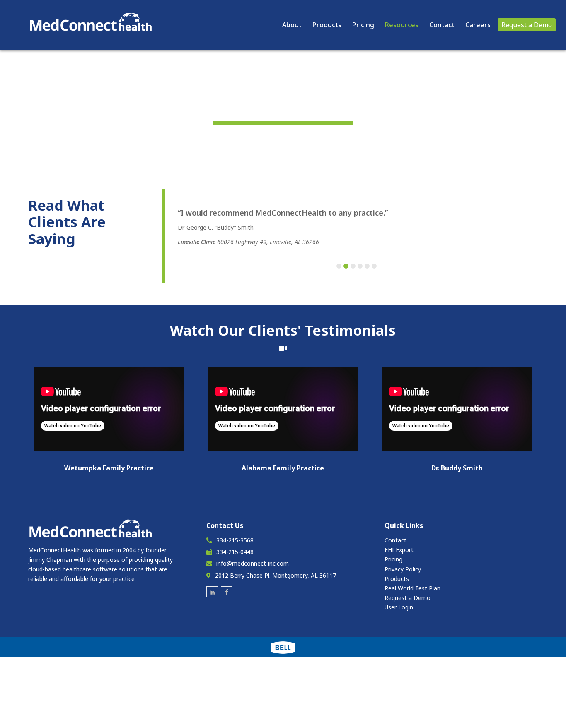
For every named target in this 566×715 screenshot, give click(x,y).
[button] (338, 266)
